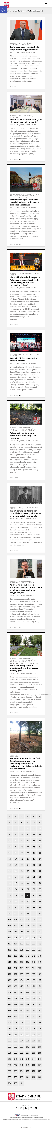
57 (28, 871)
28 (34, 841)
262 (33, 1077)
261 (27, 1077)
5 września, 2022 (17, 363)
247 (15, 1065)
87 (28, 901)
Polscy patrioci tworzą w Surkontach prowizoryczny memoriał (23, 435)
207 (27, 1022)
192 (9, 1010)
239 (39, 1053)
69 (28, 883)
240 (9, 1059)
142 (33, 956)
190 (33, 1004)
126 (9, 944)
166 (33, 980)
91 (15, 907)
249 (27, 1065)
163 (15, 980)
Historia (22, 507)
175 (15, 992)
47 (40, 859)
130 (33, 944)
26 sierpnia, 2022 (17, 771)
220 (33, 1034)
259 (15, 1077)
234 (9, 1053)
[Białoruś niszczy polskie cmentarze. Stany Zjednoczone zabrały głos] (26, 645)
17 (40, 828)
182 (21, 998)
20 (22, 834)
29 (40, 841)
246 (9, 1065)
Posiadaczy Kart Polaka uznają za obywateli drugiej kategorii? (26, 121)
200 (21, 1016)
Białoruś (14, 43)
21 (28, 834)
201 (27, 1016)
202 (33, 1016)
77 (40, 889)
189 (27, 1004)
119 (39, 931)
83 (40, 895)
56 (22, 871)
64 (34, 877)
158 (21, 974)
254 (21, 1071)
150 (9, 968)
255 (27, 1071)
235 (15, 1053)
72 (9, 889)
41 (40, 853)
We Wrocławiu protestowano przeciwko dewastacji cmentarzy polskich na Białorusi (26, 202)
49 (16, 865)
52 (34, 865)
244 (33, 1059)
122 (21, 938)
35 (40, 847)
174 (9, 992)
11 (40, 822)
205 (15, 1022)
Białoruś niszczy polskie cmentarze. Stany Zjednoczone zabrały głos (25, 668)
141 (27, 956)
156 (9, 974)
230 (21, 1047)
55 (16, 871)
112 (33, 925)
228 (9, 1047)
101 (39, 913)
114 (9, 931)
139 (15, 956)
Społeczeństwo (25, 43)
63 (28, 877)
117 (27, 931)
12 (9, 828)
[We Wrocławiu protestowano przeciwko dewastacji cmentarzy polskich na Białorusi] (26, 179)
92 (22, 907)
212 (21, 1028)
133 (15, 950)
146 (21, 962)
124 (33, 938)
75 (28, 889)
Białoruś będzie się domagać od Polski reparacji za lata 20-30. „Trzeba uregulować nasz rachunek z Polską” (25, 281)
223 (15, 1041)
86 (22, 901)
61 (15, 877)
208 (33, 1022)
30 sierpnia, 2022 (17, 519)
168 (9, 986)
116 (21, 931)
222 (9, 1041)
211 (15, 1028)
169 (15, 986)
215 (39, 1028)
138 (9, 956)
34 (34, 847)
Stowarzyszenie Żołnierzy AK (23, 429)
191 (39, 1004)
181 (15, 998)
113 (39, 925)
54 (9, 871)
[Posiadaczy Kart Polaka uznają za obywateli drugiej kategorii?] (26, 104)
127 (15, 944)
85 (16, 901)
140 (21, 956)
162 (9, 980)
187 (15, 1004)
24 (9, 841)
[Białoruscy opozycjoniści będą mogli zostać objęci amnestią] (26, 30)
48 (9, 865)
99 (28, 913)
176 (21, 992)
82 (34, 895)
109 (15, 925)
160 (33, 974)
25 (16, 841)
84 (9, 901)
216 (9, 1034)
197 (39, 1010)
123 (27, 938)
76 (34, 889)
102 (9, 919)
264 (9, 1083)
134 (21, 950)
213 (27, 1028)
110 (21, 925)
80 (22, 895)
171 (27, 986)
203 (39, 1016)
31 (15, 847)
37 (16, 853)
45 (28, 859)
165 (27, 980)
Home (9, 11)
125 (39, 938)
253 (15, 1071)
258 (9, 1077)
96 (9, 913)
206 (21, 1022)
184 (33, 998)
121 (15, 938)
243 (27, 1059)
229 (15, 1047)
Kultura (13, 354)
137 (39, 950)
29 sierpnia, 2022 (17, 595)
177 (27, 992)
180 (9, 998)
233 (39, 1047)
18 (9, 834)
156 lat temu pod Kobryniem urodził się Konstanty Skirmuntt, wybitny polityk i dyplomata (26, 513)
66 (9, 883)
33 (28, 847)
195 (27, 1010)
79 (16, 895)
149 (39, 962)
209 (39, 1022)
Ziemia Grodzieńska (29, 431)
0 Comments (31, 52)
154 (33, 968)
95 (40, 907)
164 (21, 980)
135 (27, 950)
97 (16, 913)
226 (33, 1041)
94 (34, 907)
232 (33, 1047)
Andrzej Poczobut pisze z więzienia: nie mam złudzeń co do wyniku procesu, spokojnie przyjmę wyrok (26, 588)
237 (27, 1053)
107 (39, 919)
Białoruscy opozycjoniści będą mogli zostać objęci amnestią (24, 48)
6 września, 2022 (17, 125)
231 (27, 1047)
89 (40, 901)
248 (21, 1065)
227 (39, 1041)
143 (39, 956)
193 (15, 1010)
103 (15, 919)
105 (27, 919)
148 (33, 962)
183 (27, 998)
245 (39, 1059)
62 (22, 877)
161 (39, 974)
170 (21, 986)
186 (9, 1004)
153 (27, 968)
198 (9, 1016)
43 (16, 859)
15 (28, 828)
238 (33, 1053)
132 (9, 950)
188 (21, 1004)
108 (9, 925)
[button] (3, 9)
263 (39, 1077)
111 (28, 925)
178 (33, 992)
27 (28, 841)
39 (28, 853)
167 (39, 980)
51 (28, 865)
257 (39, 1071)
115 (15, 931)
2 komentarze (32, 441)
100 (33, 913)
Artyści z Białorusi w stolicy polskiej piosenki (23, 359)
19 (15, 834)
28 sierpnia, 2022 (17, 673)
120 (9, 938)
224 (21, 1041)
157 (15, 974)
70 (34, 883)
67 (16, 883)
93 (28, 907)
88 (34, 901)
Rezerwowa (15, 756)
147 (27, 962)
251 (39, 1065)
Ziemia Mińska (27, 44)
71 (40, 883)
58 (34, 871)
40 (34, 853)
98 (22, 913)
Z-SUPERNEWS (22, 197)
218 (21, 1034)
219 (27, 1034)
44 (21, 859)
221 (39, 1034)
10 (34, 822)
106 (33, 919)
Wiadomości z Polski (27, 354)
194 (21, 1010)
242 (21, 1059)
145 (15, 962)
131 (39, 944)
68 (22, 883)
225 (27, 1041)
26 (22, 841)
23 (40, 834)
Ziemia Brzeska (16, 508)
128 (21, 944)
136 (33, 950)
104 (21, 919)
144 (9, 962)
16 (34, 828)
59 (40, 871)
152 (21, 968)
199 (15, 1016)
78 (9, 895)
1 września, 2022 (17, 441)
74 (21, 889)
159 (27, 974)
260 (21, 1077)
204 (9, 1022)
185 (39, 998)
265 (15, 1083)
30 (9, 847)
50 (22, 865)
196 (33, 1010)
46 (34, 859)
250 (33, 1065)
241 (15, 1059)
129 (27, 944)
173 (39, 986)
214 (33, 1028)
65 (40, 877)
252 (9, 1071)
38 (22, 853)
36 (9, 853)
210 (9, 1028)
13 (15, 828)
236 (21, 1053)
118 (33, 931)
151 (15, 968)
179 (39, 992)
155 (39, 968)
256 (33, 1071)
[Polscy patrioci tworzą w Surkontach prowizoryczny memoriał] (26, 414)
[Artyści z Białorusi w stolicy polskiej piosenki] (26, 342)
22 (34, 834)
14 (22, 828)
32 (22, 847)
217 (15, 1034)
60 (9, 877)
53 (40, 865)
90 (9, 907)
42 (9, 859)
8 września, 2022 (17, 52)
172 (33, 986)
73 (16, 889)
